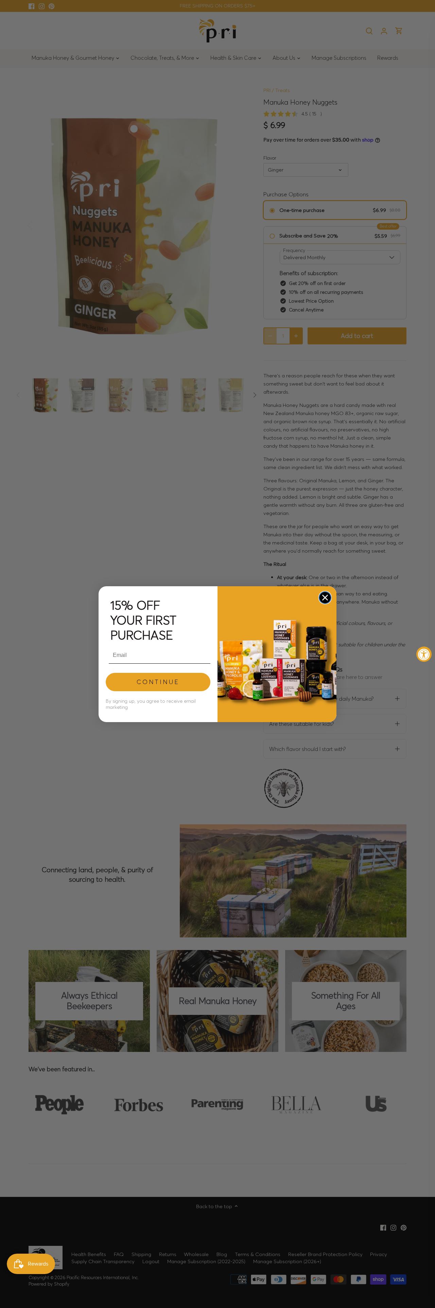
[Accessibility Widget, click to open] (424, 654)
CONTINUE (158, 682)
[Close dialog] (325, 598)
